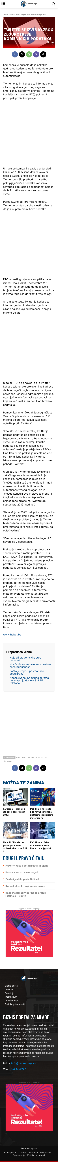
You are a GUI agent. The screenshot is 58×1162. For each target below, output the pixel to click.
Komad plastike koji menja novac (25, 886)
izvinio (18, 757)
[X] (22, 54)
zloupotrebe (8, 761)
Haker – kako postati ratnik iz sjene (26, 865)
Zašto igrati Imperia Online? (22, 879)
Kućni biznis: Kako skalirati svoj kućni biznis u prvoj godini (40, 845)
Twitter (40, 757)
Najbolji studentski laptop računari (25, 659)
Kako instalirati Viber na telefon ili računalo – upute (25, 894)
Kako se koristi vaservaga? (21, 872)
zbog (45, 757)
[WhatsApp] (29, 54)
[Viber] (36, 54)
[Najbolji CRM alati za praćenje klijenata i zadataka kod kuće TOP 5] (15, 830)
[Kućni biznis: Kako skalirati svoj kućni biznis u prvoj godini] (42, 830)
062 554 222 (18, 1069)
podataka (34, 757)
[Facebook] (15, 54)
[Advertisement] (29, 133)
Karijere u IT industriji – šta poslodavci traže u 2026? (15, 812)
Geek (4, 15)
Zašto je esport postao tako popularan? (27, 672)
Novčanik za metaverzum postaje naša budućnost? (30, 665)
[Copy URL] (43, 54)
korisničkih (26, 757)
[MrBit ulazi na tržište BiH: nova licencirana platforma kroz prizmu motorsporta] (42, 797)
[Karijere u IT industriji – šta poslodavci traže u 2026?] (15, 797)
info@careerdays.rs (23, 1063)
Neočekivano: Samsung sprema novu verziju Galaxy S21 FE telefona (29, 680)
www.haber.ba (12, 634)
